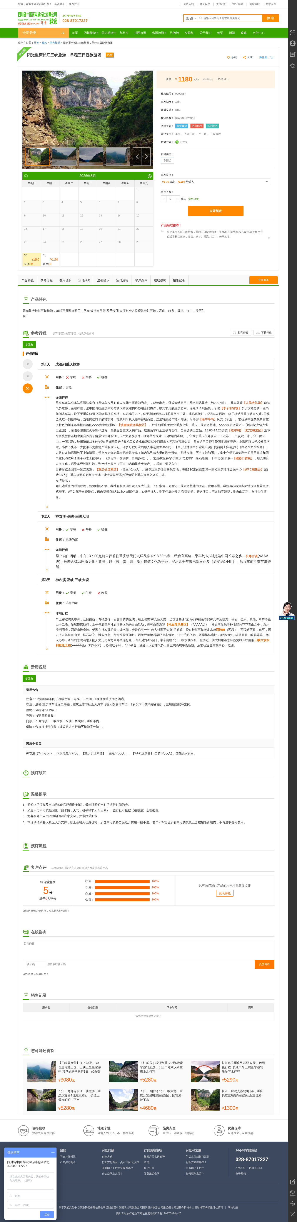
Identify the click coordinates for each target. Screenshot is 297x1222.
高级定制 (189, 4)
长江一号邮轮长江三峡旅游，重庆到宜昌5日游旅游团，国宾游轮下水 (161, 1095)
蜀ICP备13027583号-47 (167, 1213)
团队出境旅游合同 (131, 1207)
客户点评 (141, 280)
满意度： (266, 57)
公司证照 (105, 1207)
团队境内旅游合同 (152, 1207)
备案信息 (95, 1207)
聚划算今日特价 (183, 1207)
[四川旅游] (39, 18)
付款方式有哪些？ (196, 1162)
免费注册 (74, 4)
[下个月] (150, 176)
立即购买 (263, 280)
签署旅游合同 (152, 1173)
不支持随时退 (68, 1156)
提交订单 (149, 1167)
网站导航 (254, 4)
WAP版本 (238, 4)
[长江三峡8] (87, 72)
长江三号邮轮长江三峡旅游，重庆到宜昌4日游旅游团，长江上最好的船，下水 (79, 1095)
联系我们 (85, 1207)
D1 (28, 364)
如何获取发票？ (195, 1173)
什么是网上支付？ (112, 1173)
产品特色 (28, 280)
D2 (28, 376)
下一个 (146, 156)
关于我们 (64, 1207)
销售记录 (179, 280)
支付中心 (74, 1207)
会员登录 (59, 4)
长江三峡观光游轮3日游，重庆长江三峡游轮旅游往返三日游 (242, 1093)
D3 (28, 388)
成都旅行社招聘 (214, 1207)
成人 (183, 198)
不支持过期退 (68, 1162)
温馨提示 (103, 280)
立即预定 (216, 211)
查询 (146, 1162)
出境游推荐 (198, 1207)
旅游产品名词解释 (154, 1156)
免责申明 (116, 1207)
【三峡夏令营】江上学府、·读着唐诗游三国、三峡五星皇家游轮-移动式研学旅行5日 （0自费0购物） (79, 1067)
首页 (36, 42)
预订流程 (122, 280)
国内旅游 (55, 42)
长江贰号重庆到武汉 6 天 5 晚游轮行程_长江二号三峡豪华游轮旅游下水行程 (243, 1067)
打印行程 (243, 332)
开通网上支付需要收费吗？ (117, 1167)
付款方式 (107, 1156)
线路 (45, 42)
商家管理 (271, 4)
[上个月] (26, 176)
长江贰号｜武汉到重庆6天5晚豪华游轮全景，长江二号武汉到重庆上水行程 (161, 1067)
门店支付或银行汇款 (197, 1156)
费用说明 (65, 280)
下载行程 (266, 332)
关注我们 (221, 4)
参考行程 (46, 280)
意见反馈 (205, 4)
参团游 (29, 344)
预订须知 (84, 280)
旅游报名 (168, 1207)
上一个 (137, 156)
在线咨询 (160, 280)
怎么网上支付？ (195, 1167)
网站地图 (233, 1207)
